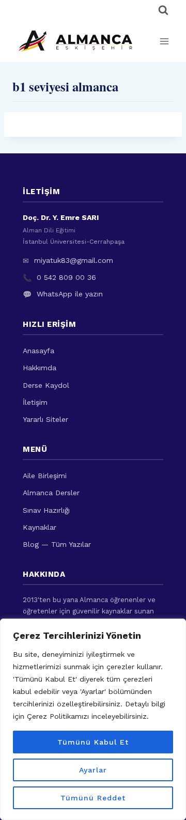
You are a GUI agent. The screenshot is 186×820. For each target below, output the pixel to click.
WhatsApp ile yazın (70, 294)
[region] (93, 719)
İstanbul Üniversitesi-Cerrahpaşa (74, 241)
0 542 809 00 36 (66, 277)
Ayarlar (93, 770)
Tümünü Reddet (93, 798)
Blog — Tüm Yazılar (57, 544)
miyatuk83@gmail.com (73, 260)
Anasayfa (38, 350)
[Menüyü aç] (164, 41)
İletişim (35, 402)
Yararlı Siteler (45, 419)
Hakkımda (39, 368)
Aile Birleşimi (45, 475)
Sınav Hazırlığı (46, 510)
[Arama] (163, 10)
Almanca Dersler (51, 492)
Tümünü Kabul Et (93, 742)
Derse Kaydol (46, 385)
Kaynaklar (39, 527)
